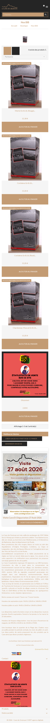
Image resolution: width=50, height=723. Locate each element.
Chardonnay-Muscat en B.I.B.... (25, 328)
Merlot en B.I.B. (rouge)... (25, 111)
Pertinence (25, 57)
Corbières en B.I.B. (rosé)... (25, 255)
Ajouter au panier (27, 127)
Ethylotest (25, 400)
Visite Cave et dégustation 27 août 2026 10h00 (22, 518)
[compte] (34, 6)
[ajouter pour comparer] (31, 99)
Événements (10, 449)
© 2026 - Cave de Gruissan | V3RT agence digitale (25, 720)
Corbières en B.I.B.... (25, 183)
